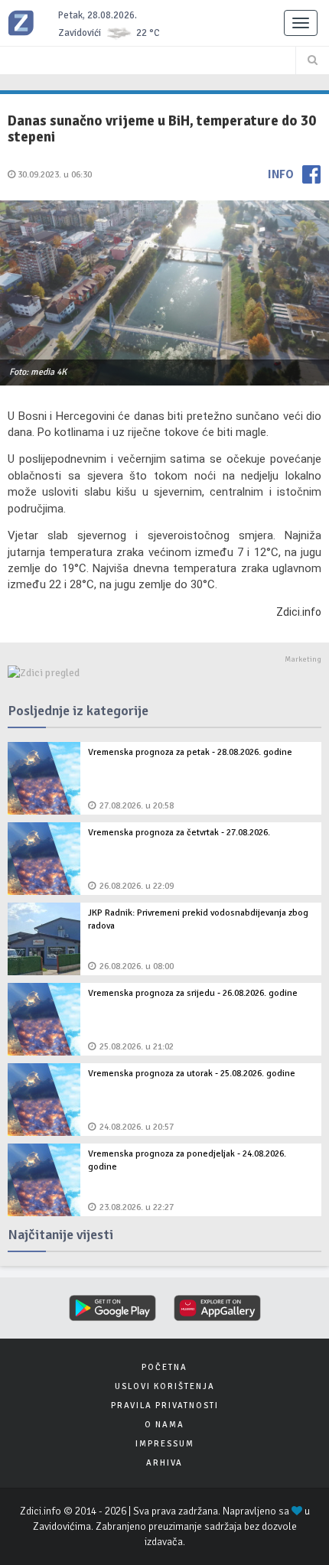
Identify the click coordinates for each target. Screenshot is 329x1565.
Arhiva (164, 1463)
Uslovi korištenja (165, 1386)
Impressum (164, 1444)
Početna (164, 1367)
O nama (164, 1425)
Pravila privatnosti (165, 1405)
